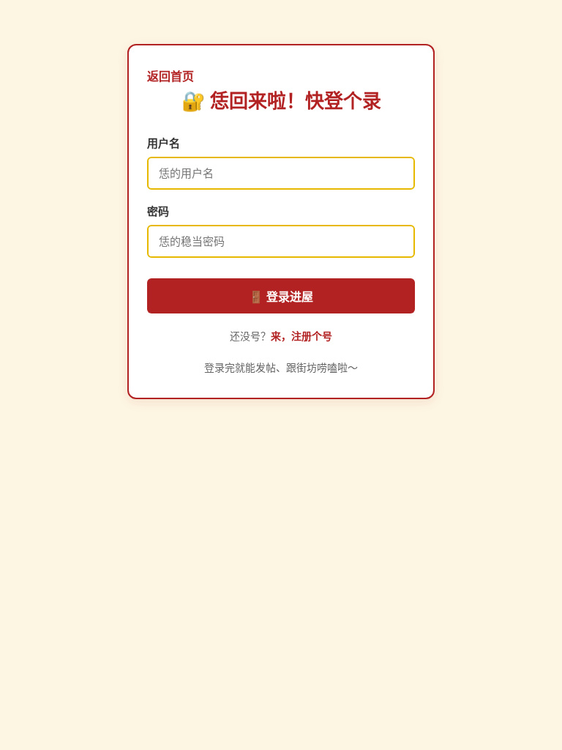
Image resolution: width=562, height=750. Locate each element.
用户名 (163, 143)
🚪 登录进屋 (281, 297)
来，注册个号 (301, 336)
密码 (158, 211)
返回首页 (170, 76)
